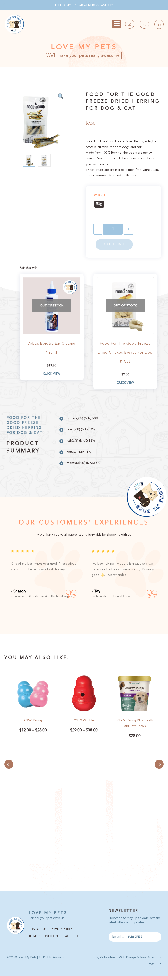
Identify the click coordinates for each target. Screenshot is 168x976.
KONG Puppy (33, 720)
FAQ (67, 936)
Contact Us (38, 929)
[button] (8, 764)
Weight (100, 195)
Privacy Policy (62, 929)
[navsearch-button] (144, 24)
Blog (78, 936)
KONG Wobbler (84, 720)
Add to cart (114, 244)
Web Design (127, 957)
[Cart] (159, 24)
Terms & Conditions (44, 936)
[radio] (99, 204)
